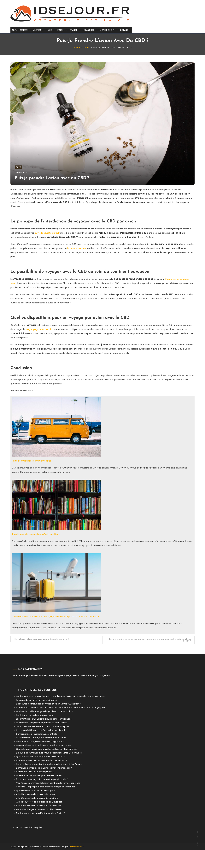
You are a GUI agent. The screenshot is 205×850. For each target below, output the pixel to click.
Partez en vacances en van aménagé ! (32, 460)
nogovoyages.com (102, 675)
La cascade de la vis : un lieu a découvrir (36, 699)
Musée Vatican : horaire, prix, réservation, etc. (39, 775)
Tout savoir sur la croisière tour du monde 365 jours (42, 726)
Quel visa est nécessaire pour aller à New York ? (40, 756)
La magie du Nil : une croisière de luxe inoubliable (41, 730)
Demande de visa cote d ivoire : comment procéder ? (44, 767)
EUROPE (61, 30)
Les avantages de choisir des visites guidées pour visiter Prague (49, 764)
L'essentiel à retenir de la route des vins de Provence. (43, 745)
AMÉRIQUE (38, 30)
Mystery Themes (76, 846)
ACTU (14, 30)
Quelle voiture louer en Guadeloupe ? (35, 790)
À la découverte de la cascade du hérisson (38, 805)
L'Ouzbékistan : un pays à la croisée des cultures (41, 737)
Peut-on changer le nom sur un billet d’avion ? (39, 809)
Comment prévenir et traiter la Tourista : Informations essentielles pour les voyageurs (60, 707)
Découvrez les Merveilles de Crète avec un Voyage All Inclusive (48, 703)
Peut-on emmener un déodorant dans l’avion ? (40, 813)
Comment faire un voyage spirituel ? (35, 771)
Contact (17, 827)
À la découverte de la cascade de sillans (37, 798)
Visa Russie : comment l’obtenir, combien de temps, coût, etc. (48, 782)
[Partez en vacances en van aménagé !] (56, 426)
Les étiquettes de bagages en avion (35, 715)
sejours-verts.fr (81, 675)
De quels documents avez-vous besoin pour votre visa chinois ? (49, 752)
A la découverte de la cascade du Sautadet (39, 801)
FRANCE (73, 30)
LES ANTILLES (88, 30)
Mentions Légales (33, 827)
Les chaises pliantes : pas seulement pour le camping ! (42, 639)
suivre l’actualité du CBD (47, 232)
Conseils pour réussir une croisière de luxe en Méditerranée (46, 749)
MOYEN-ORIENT (107, 30)
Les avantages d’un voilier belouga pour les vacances (44, 718)
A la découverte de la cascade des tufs (36, 794)
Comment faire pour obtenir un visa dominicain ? (41, 760)
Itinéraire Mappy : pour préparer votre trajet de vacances (45, 786)
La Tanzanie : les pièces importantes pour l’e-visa (41, 722)
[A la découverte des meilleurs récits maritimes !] (56, 504)
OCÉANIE (124, 30)
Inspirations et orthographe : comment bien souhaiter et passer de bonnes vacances (60, 696)
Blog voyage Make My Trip (39, 329)
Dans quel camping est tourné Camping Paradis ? (42, 779)
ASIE (50, 30)
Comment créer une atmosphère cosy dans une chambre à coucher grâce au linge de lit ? (149, 640)
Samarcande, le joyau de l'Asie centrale (36, 733)
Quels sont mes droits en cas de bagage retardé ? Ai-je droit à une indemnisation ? (55, 616)
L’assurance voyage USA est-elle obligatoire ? (40, 741)
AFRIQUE (24, 30)
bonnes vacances (76, 248)
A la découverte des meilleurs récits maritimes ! (36, 534)
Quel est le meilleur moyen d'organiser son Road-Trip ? (44, 711)
